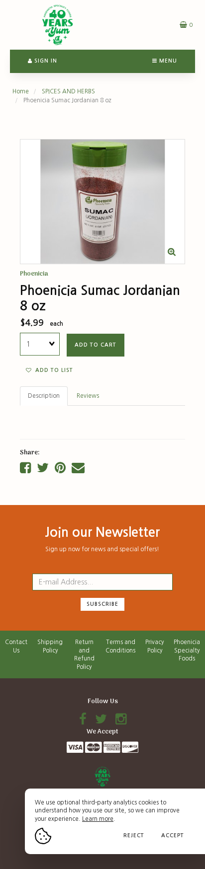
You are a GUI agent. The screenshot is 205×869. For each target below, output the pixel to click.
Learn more (97, 819)
